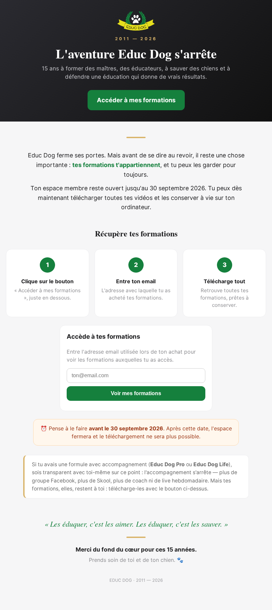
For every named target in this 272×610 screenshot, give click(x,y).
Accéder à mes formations (136, 100)
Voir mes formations (136, 393)
